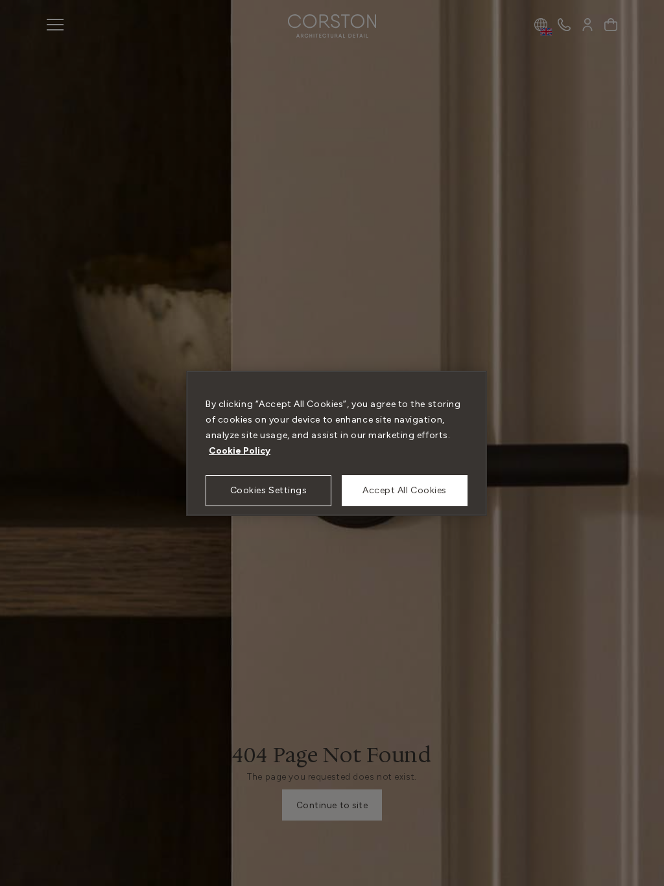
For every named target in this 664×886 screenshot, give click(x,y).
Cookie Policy (239, 450)
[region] (336, 443)
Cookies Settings (268, 490)
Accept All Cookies (404, 490)
